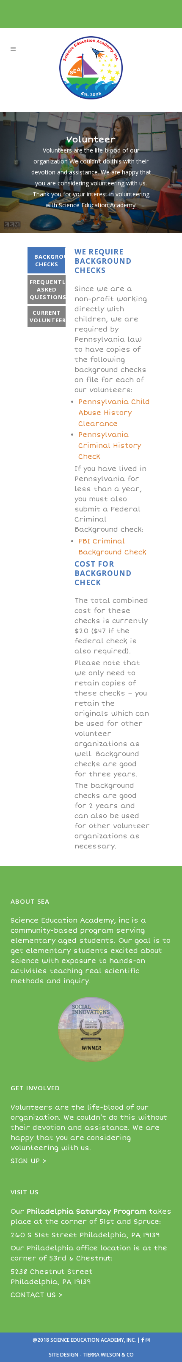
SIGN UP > (29, 1161)
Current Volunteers (48, 316)
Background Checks (50, 260)
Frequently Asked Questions (48, 289)
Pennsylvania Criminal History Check (109, 446)
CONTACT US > (37, 1295)
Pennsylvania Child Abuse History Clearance (114, 413)
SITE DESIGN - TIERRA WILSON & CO (91, 1354)
